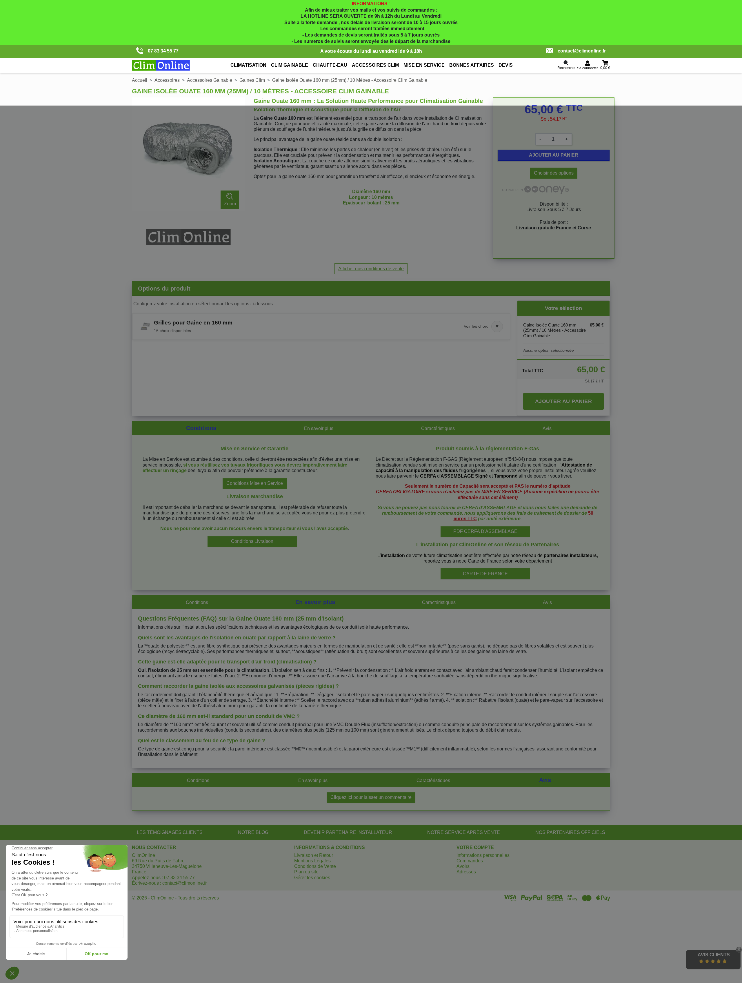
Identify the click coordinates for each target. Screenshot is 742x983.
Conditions (201, 428)
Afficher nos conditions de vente (371, 268)
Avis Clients (714, 954)
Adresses (466, 871)
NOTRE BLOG (253, 832)
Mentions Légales (312, 860)
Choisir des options (554, 173)
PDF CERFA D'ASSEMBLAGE (485, 531)
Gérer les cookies (312, 877)
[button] (321, 326)
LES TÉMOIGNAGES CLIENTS (170, 832)
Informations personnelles (483, 855)
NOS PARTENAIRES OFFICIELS (570, 832)
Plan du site (306, 871)
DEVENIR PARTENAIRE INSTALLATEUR (348, 832)
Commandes (470, 860)
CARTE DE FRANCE (485, 573)
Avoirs (463, 866)
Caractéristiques (438, 428)
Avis (547, 428)
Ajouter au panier (553, 155)
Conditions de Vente (315, 866)
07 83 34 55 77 (163, 50)
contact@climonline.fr (582, 50)
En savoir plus (318, 428)
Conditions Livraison (252, 541)
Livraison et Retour (313, 855)
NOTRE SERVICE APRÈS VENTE (463, 832)
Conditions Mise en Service (254, 483)
